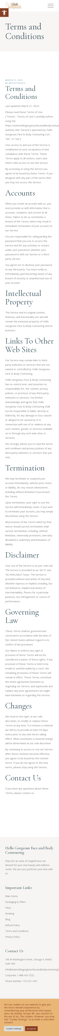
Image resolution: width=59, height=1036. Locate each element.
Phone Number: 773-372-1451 (21, 981)
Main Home (11, 896)
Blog (7, 919)
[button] (4, 12)
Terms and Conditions (17, 931)
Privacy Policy (12, 936)
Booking (9, 913)
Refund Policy (12, 925)
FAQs (8, 907)
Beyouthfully (17, 83)
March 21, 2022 (14, 80)
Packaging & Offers (15, 901)
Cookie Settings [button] (13, 1028)
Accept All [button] (31, 1028)
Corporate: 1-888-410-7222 (19, 975)
